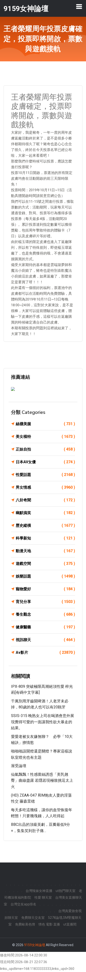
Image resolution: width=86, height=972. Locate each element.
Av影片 (45, 652)
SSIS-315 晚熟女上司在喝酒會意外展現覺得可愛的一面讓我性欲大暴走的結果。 (42, 721)
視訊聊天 (45, 639)
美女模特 (45, 436)
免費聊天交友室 (33, 918)
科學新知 (45, 538)
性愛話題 (45, 474)
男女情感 (45, 487)
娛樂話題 (45, 576)
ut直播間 (69, 924)
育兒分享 (45, 601)
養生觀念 (45, 614)
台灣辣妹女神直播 (39, 891)
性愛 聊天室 (43, 897)
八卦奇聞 (45, 500)
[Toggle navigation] (79, 6)
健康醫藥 (45, 627)
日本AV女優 (45, 462)
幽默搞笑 (45, 512)
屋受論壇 (18, 766)
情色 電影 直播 (49, 924)
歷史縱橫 (45, 525)
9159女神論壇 (34, 945)
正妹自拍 (45, 449)
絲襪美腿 (45, 424)
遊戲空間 (45, 563)
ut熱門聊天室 (65, 891)
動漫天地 (45, 551)
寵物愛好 (45, 589)
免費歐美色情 (25, 924)
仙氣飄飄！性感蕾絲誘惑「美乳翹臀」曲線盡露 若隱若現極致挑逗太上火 (42, 780)
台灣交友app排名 (23, 904)
